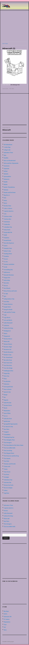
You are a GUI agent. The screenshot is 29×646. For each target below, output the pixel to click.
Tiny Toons (7, 472)
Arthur (6, 171)
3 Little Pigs (7, 147)
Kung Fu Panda (8, 309)
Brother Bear (7, 205)
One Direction (8, 365)
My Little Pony (8, 360)
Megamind (7, 336)
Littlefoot (6, 325)
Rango (5, 394)
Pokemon (6, 384)
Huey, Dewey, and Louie (10, 291)
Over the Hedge (8, 368)
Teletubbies (7, 434)
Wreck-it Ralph (8, 487)
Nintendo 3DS (7, 616)
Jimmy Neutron (8, 304)
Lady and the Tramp (9, 312)
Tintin (5, 469)
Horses (6, 285)
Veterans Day (7, 482)
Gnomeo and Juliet (9, 264)
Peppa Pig (6, 373)
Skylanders (7, 410)
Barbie (5, 184)
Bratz (5, 200)
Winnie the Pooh (8, 485)
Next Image (5, 43)
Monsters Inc (7, 349)
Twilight (6, 477)
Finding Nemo (8, 253)
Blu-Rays (6, 611)
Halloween (7, 272)
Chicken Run (7, 219)
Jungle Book (7, 307)
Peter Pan (6, 376)
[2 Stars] (4, 84)
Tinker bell (7, 466)
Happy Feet (7, 277)
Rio (5, 397)
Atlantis (6, 174)
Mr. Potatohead (8, 357)
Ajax (5, 155)
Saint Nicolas (7, 402)
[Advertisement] (14, 26)
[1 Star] (3, 84)
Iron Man (6, 301)
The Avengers (8, 442)
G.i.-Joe (6, 261)
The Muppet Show (9, 453)
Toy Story (6, 474)
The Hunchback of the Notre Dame (13, 445)
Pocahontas (7, 381)
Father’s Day (7, 251)
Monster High (8, 346)
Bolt (5, 197)
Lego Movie (7, 317)
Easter (5, 245)
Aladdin (6, 158)
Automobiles (7, 176)
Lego (5, 315)
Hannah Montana (9, 275)
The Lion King (8, 450)
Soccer (6, 416)
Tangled (6, 432)
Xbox (5, 630)
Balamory (6, 179)
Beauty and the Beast (9, 192)
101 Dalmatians (8, 144)
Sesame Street (8, 405)
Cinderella (7, 224)
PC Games (6, 619)
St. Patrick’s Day (8, 426)
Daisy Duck (7, 229)
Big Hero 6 (7, 195)
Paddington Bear (8, 370)
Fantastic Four (8, 248)
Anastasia (6, 166)
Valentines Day (8, 479)
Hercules (6, 283)
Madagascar (7, 331)
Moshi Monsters (8, 352)
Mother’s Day (7, 354)
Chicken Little (8, 216)
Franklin (6, 256)
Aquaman (6, 168)
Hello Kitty (7, 280)
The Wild (6, 461)
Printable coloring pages (8, 641)
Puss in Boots (7, 389)
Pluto (5, 378)
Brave (5, 203)
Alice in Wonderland (9, 160)
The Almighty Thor (9, 440)
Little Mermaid (8, 323)
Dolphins (6, 237)
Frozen (6, 259)
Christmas (7, 221)
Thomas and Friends (10, 464)
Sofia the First (8, 418)
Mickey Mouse (8, 338)
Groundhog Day (8, 269)
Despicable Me (8, 232)
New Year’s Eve (8, 362)
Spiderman (7, 421)
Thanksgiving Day (9, 437)
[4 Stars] (7, 84)
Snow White (7, 413)
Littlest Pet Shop (8, 328)
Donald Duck (7, 240)
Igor (5, 296)
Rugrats (6, 400)
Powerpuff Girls (8, 386)
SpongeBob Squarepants (11, 424)
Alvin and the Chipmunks (11, 163)
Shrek (5, 408)
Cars (5, 213)
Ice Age (6, 293)
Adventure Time (8, 152)
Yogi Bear (6, 493)
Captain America (8, 211)
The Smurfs (7, 458)
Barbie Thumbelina (9, 187)
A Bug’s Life (7, 150)
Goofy (5, 267)
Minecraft (6, 341)
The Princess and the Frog (11, 456)
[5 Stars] (9, 84)
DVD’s (5, 614)
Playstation (7, 622)
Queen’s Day (7, 392)
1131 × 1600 (12, 88)
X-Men (5, 490)
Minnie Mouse (8, 344)
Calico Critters (8, 208)
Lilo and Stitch (8, 320)
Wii (5, 627)
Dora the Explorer (9, 243)
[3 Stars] (6, 84)
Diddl (5, 235)
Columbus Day (8, 227)
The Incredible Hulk (9, 448)
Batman (6, 190)
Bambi (5, 182)
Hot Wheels (7, 288)
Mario (5, 333)
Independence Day (9, 299)
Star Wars (6, 429)
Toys (5, 624)
